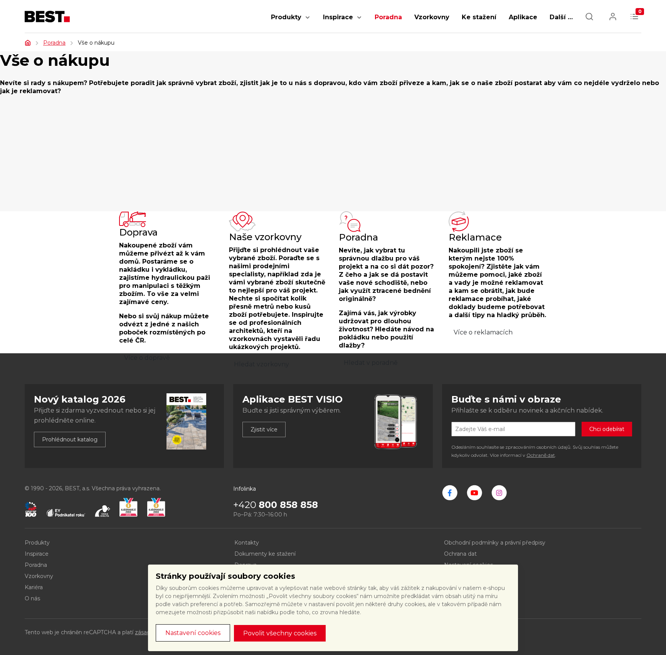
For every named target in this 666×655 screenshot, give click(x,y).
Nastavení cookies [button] (192, 633)
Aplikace (523, 17)
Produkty (286, 17)
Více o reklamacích (483, 332)
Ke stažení (479, 17)
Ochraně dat (540, 455)
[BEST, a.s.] (449, 492)
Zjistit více (264, 429)
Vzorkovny (431, 17)
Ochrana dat (460, 553)
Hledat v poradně (371, 362)
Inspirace (338, 17)
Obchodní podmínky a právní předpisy (494, 542)
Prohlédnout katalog (70, 439)
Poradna (388, 17)
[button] (307, 21)
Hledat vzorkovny (261, 364)
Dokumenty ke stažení (265, 553)
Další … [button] (561, 17)
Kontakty (246, 542)
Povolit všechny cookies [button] (279, 633)
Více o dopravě (147, 357)
